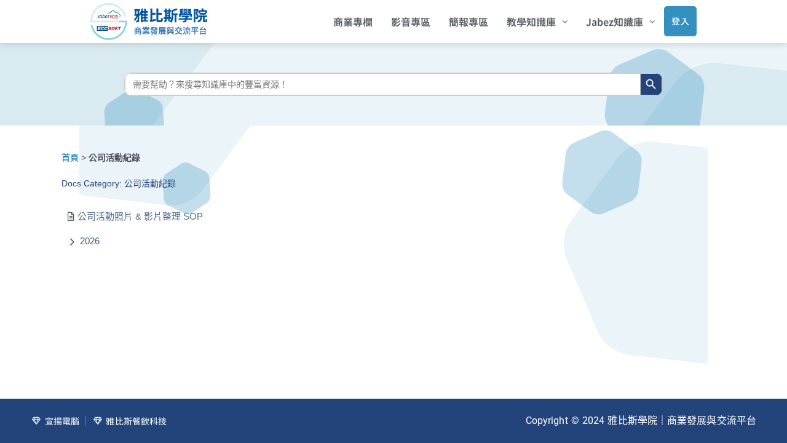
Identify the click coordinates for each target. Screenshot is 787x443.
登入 (680, 21)
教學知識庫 (531, 21)
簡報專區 (468, 21)
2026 (90, 241)
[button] (537, 21)
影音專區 (410, 21)
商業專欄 (353, 21)
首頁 (70, 157)
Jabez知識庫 (614, 21)
